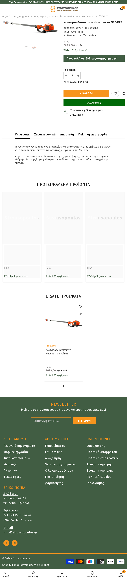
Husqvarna (91, 28)
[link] (22, 257)
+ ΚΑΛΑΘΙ (86, 93)
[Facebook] (6, 543)
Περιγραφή (22, 134)
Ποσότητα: (70, 69)
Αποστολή (67, 134)
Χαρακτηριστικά (45, 134)
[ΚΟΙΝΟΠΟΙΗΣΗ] (122, 93)
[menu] (4, 9)
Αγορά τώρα (94, 103)
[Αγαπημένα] (115, 93)
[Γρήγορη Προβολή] (80, 313)
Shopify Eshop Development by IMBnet (25, 565)
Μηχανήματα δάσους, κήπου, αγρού (35, 16)
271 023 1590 (36, 2)
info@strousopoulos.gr (20, 532)
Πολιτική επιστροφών (92, 134)
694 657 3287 (12, 520)
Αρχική (6, 16)
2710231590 (76, 114)
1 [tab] (63, 386)
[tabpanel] (63, 343)
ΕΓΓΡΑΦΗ (84, 420)
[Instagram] (15, 543)
